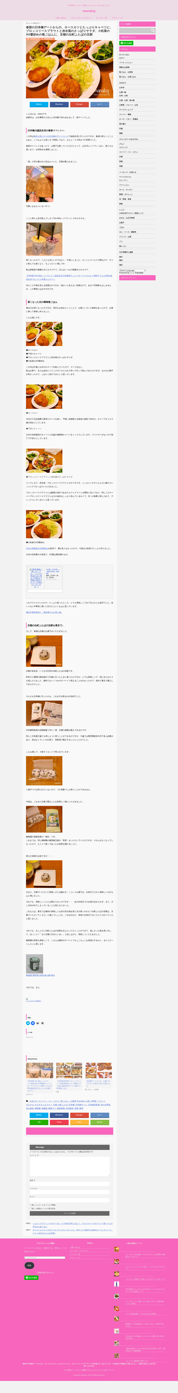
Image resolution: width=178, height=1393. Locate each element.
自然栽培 (70, 1108)
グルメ (121, 144)
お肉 (88, 1101)
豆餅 (76, 1108)
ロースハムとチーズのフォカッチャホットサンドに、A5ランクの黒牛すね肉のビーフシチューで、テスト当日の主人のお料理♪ (73, 1231)
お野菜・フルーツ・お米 (128, 105)
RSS (80, 1122)
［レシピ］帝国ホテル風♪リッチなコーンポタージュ (145, 1279)
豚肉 (81, 1108)
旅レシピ (122, 246)
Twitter (39, 104)
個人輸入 (122, 124)
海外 (121, 265)
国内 (121, 260)
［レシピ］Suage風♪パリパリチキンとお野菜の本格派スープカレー (145, 1255)
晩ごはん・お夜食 (68, 1101)
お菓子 (121, 223)
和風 (121, 161)
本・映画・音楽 (125, 199)
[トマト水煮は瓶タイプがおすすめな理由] (134, 1308)
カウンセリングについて (81, 18)
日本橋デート (81, 1105)
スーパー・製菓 (125, 114)
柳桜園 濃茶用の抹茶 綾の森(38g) (40, 975)
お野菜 (93, 1101)
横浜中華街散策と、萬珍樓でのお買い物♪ (44, 612)
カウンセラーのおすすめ (128, 139)
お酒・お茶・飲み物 (127, 100)
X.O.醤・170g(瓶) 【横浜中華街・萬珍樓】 (53, 571)
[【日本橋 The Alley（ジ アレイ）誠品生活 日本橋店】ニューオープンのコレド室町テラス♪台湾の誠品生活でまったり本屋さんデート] (39, 1070)
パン (121, 241)
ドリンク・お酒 (125, 237)
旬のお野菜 (105, 1105)
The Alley (81, 1101)
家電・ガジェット (126, 194)
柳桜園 (38, 1108)
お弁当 (121, 87)
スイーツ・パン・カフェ (49, 1101)
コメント (34, 1155)
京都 (55, 1105)
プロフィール (117, 18)
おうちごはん (124, 54)
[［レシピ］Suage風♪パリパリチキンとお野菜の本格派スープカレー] (134, 1249)
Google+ (80, 104)
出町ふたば (63, 1105)
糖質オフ (52, 1108)
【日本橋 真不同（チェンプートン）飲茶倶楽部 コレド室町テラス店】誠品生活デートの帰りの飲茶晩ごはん (69, 1084)
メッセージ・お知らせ (127, 172)
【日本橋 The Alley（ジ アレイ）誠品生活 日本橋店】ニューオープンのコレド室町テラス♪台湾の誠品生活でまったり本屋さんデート (69, 277)
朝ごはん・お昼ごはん (127, 77)
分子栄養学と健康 (126, 252)
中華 (121, 157)
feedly (100, 1122)
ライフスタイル (125, 177)
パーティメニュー (126, 63)
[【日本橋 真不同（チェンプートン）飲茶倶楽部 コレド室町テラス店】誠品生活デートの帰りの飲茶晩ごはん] (69, 1070)
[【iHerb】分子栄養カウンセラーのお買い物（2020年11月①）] (134, 1331)
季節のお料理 (124, 67)
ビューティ (123, 180)
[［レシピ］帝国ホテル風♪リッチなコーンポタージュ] (134, 1273)
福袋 (121, 133)
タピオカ (30, 1105)
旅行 (121, 257)
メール (33, 1189)
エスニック (123, 147)
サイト (32, 1197)
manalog (89, 11)
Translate (139, 273)
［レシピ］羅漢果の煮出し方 (136, 1361)
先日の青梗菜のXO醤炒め (37, 548)
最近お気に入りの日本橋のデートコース (51, 136)
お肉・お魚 (123, 96)
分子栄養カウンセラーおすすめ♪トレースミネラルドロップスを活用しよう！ (145, 1290)
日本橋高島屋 (94, 1105)
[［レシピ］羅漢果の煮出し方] (134, 1355)
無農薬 (44, 1108)
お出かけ (33, 1101)
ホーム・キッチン (126, 190)
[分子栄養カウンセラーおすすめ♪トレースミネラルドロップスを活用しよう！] (134, 1284)
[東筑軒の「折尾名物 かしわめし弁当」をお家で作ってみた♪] (134, 1318)
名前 (32, 1180)
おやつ (121, 58)
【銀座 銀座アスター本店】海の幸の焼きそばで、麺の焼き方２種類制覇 (145, 1350)
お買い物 (122, 92)
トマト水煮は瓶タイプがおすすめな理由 (140, 1314)
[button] (69, 69)
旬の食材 (30, 1108)
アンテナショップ (126, 110)
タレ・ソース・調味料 (127, 232)
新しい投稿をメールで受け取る (43, 1209)
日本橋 (71, 1105)
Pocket (59, 1122)
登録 (29, 1265)
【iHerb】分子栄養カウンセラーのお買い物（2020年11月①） (144, 1337)
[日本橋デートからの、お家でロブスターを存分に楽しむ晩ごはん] (98, 1070)
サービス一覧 (101, 18)
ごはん (121, 227)
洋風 (121, 166)
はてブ (99, 104)
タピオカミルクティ (43, 1105)
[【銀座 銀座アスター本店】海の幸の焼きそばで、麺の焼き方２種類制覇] (134, 1343)
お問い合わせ (60, 18)
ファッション (124, 185)
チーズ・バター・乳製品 (128, 119)
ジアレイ (101, 1101)
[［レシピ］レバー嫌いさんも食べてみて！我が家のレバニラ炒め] (134, 1296)
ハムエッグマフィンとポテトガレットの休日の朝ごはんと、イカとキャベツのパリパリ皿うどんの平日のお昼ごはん (73, 1225)
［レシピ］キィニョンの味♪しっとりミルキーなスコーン (145, 1268)
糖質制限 (61, 1108)
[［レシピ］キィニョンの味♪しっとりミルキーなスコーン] (134, 1261)
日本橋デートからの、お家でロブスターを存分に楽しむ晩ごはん (98, 1083)
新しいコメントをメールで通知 (43, 1205)
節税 (121, 204)
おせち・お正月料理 (127, 218)
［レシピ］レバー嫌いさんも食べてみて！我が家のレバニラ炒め (144, 1302)
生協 (121, 128)
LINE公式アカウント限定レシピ (131, 213)
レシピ (121, 210)
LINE (39, 1122)
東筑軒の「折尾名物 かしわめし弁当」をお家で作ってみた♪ (145, 1325)
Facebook (59, 104)
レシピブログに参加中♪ (33, 1001)
